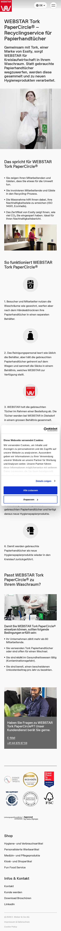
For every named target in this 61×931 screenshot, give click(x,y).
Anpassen (28, 499)
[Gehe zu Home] (6, 6)
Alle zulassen (30, 490)
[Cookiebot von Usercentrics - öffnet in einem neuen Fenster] (43, 429)
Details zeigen (43, 481)
